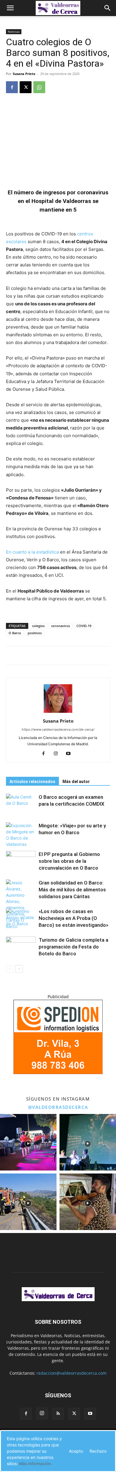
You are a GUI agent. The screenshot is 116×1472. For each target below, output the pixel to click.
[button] (10, 8)
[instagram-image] (28, 1142)
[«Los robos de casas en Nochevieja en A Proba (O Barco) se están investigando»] (21, 918)
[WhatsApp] (39, 87)
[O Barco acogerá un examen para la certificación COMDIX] (21, 804)
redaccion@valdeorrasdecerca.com (71, 1373)
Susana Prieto (24, 73)
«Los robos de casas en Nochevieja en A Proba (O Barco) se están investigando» (73, 918)
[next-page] (19, 969)
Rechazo (98, 1451)
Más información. (35, 1463)
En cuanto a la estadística (33, 552)
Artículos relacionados (32, 781)
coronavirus (60, 626)
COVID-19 (83, 626)
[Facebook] (12, 87)
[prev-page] (9, 969)
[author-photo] (58, 712)
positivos (35, 633)
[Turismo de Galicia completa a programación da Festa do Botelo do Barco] (21, 947)
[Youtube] (71, 753)
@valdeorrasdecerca (58, 1107)
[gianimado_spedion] (58, 1072)
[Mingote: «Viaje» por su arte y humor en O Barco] (21, 834)
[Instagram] (58, 753)
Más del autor (76, 781)
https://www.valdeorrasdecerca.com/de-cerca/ (58, 729)
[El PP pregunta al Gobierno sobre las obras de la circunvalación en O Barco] (21, 861)
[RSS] (58, 1414)
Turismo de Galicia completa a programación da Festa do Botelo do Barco (73, 947)
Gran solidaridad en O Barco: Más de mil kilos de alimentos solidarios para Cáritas (72, 889)
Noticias (14, 31)
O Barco (15, 633)
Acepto (76, 1451)
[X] (26, 87)
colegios (38, 626)
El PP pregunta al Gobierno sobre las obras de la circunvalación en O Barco (69, 861)
